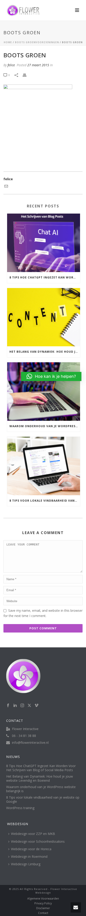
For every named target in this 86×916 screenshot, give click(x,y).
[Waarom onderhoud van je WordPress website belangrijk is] (43, 391)
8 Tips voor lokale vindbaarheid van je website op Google (44, 501)
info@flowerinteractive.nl (30, 743)
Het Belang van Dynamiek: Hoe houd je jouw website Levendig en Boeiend (44, 352)
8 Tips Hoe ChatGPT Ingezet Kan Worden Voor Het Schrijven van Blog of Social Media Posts (44, 277)
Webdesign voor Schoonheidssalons (38, 841)
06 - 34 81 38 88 (24, 736)
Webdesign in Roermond (29, 856)
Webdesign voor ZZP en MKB (33, 833)
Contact (43, 913)
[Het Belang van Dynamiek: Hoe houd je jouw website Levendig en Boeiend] (43, 317)
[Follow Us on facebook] (8, 706)
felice (11, 65)
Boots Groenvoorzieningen (37, 42)
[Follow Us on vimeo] (36, 706)
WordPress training (20, 808)
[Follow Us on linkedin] (15, 706)
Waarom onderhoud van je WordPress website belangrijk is (44, 426)
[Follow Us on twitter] (29, 706)
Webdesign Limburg (25, 864)
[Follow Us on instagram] (22, 706)
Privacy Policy (43, 903)
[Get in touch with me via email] (6, 187)
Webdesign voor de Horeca (31, 849)
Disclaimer (43, 908)
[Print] (27, 74)
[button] (51, 376)
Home (8, 42)
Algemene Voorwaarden (43, 898)
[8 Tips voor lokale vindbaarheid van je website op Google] (43, 466)
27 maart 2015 (38, 65)
